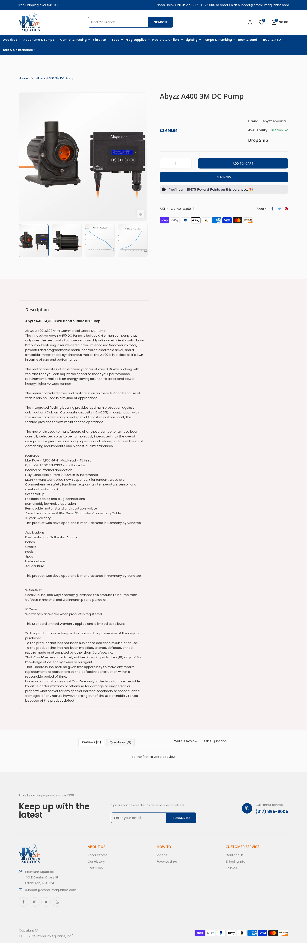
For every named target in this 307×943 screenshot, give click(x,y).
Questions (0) (120, 742)
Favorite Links (167, 861)
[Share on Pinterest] (286, 209)
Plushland (92, 936)
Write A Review (185, 741)
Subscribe (181, 818)
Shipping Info (235, 861)
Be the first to (153, 756)
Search (160, 22)
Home (23, 78)
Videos (162, 855)
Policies (231, 868)
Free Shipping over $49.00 (38, 5)
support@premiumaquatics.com (263, 5)
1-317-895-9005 (203, 5)
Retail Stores (98, 855)
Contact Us (235, 855)
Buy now (224, 177)
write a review (164, 756)
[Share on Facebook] (272, 209)
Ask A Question (215, 741)
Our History (96, 861)
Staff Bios (95, 868)
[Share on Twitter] (279, 209)
